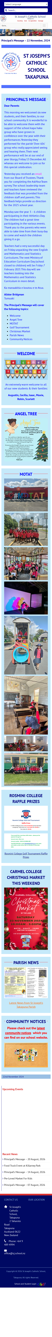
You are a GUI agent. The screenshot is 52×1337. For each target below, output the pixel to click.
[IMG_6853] (26, 754)
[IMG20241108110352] (26, 583)
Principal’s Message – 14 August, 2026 (24, 1172)
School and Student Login (25, 1284)
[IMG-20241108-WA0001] (26, 677)
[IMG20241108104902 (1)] (26, 737)
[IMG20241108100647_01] (26, 617)
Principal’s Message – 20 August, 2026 (24, 1159)
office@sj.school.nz (14, 1253)
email (38, 174)
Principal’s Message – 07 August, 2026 (24, 1184)
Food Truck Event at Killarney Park (22, 1165)
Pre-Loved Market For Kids (18, 1178)
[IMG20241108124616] (26, 549)
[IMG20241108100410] (26, 480)
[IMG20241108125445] (26, 514)
